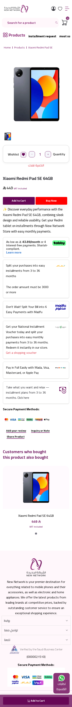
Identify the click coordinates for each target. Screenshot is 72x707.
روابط (7, 620)
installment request (42, 36)
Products (19, 47)
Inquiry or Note (40, 430)
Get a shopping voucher (21, 353)
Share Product (16, 436)
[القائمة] (67, 8)
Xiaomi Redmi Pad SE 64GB (36, 515)
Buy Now (51, 200)
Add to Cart (19, 200)
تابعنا (7, 640)
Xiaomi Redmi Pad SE (40, 47)
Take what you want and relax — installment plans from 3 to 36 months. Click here (27, 392)
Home (7, 47)
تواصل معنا (11, 630)
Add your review (16, 430)
